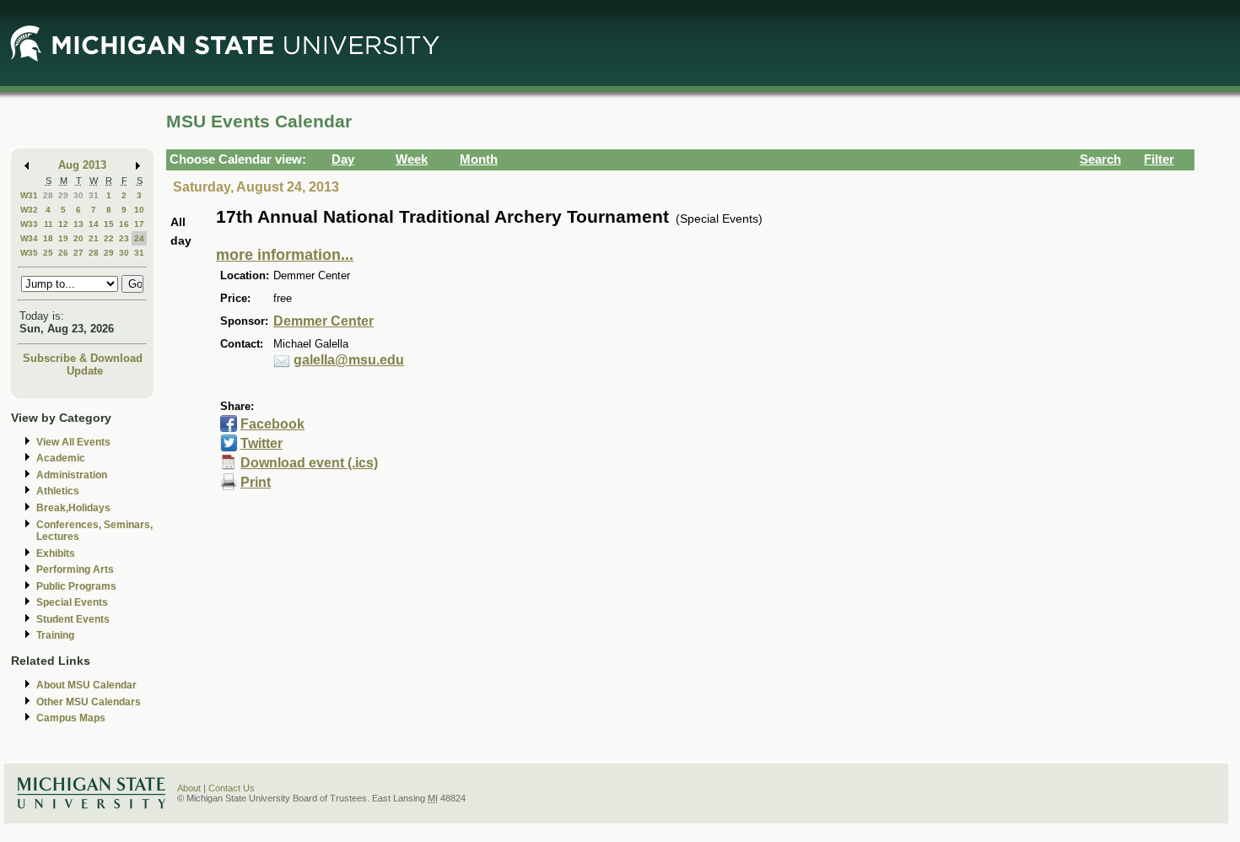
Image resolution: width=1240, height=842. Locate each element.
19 (63, 238)
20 (78, 238)
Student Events (73, 619)
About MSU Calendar (86, 685)
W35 (29, 252)
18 (48, 238)
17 (139, 224)
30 (78, 195)
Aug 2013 (82, 165)
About (189, 788)
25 (48, 252)
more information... (284, 254)
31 (94, 195)
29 (63, 195)
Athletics (57, 491)
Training (55, 635)
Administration (71, 475)
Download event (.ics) (309, 463)
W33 (29, 224)
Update (85, 370)
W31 (29, 195)
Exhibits (55, 553)
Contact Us (231, 788)
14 (94, 224)
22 (109, 238)
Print (255, 482)
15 (109, 224)
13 (78, 224)
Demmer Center (323, 321)
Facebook (272, 424)
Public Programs (76, 586)
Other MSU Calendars (88, 702)
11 (48, 224)
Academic (60, 458)
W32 (29, 209)
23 (124, 238)
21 (94, 238)
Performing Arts (75, 569)
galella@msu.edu (349, 360)
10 (139, 209)
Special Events (72, 602)
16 (124, 224)
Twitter (261, 443)
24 (139, 238)
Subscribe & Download (83, 358)
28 (48, 195)
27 (78, 252)
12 (63, 224)
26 (63, 252)
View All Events (73, 442)
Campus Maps (70, 718)
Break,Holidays (73, 508)
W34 (29, 238)
